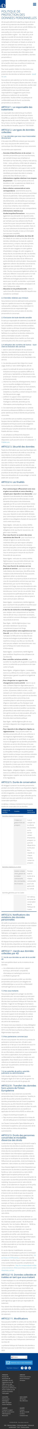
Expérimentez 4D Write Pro (9, 1388)
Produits (5, 1375)
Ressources (5, 1415)
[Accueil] (3, 4)
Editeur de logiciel (6, 1402)
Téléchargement (6, 1413)
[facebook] (22, 1368)
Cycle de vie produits (7, 1391)
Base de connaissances (8, 1412)
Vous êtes (5, 1397)
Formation (22, 1380)
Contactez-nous (24, 1415)
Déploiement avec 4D (7, 1382)
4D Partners (23, 1399)
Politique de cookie (22, 1425)
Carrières (22, 1413)
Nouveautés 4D (6, 1378)
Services (22, 1375)
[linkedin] (29, 1368)
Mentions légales (11, 1425)
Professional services (25, 1376)
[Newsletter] (19, 1363)
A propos (22, 1410)
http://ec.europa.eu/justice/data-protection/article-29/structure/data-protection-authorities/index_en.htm (18, 1267)
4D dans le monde (24, 1412)
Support (4, 1408)
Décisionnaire (5, 1399)
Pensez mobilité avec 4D (8, 1389)
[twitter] (25, 1368)
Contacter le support (7, 1410)
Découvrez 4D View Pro (8, 1386)
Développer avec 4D (7, 1380)
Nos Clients (23, 1397)
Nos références (24, 1401)
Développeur (5, 1401)
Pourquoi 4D (5, 1376)
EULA (18, 1427)
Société (22, 1408)
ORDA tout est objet (7, 1384)
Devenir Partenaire (25, 1378)
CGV (5, 1425)
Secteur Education (7, 1404)
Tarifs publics (5, 1393)
